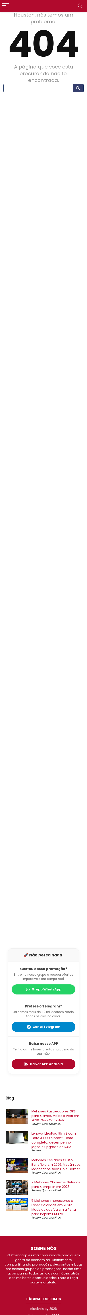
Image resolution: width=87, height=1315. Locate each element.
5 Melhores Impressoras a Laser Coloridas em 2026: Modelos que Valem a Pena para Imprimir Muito (53, 1207)
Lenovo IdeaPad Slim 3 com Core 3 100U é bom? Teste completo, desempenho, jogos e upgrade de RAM (53, 1140)
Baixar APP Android (46, 1064)
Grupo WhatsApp (46, 989)
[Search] (80, 6)
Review (36, 1124)
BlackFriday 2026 (43, 1308)
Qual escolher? (51, 1124)
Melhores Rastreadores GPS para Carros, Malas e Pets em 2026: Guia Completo (55, 1116)
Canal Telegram (46, 1026)
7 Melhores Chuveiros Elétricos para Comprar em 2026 (55, 1184)
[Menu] (5, 6)
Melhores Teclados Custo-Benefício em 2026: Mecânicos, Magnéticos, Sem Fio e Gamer (56, 1164)
